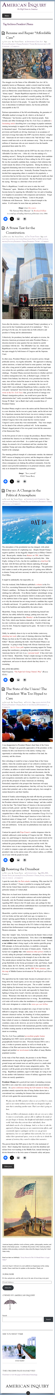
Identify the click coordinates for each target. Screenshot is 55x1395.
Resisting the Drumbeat (23, 869)
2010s (38, 702)
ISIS (46, 873)
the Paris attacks (24, 881)
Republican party (41, 44)
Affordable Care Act (34, 42)
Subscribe (8, 1288)
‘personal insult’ (34, 653)
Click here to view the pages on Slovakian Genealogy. (19, 1375)
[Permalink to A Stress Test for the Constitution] (4, 228)
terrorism (48, 875)
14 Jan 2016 (6, 702)
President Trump (28, 44)
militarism (16, 875)
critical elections (16, 239)
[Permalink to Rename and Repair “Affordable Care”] (4, 33)
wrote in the (12, 392)
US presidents (41, 705)
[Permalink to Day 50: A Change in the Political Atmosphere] (4, 490)
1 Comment (45, 241)
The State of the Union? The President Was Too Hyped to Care (26, 694)
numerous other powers (34, 951)
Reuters (29, 555)
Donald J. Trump (19, 502)
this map (5, 971)
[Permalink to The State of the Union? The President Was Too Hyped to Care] (4, 689)
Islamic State (7, 875)
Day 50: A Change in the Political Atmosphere (23, 493)
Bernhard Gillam (40, 210)
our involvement (23, 1050)
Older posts (8, 1166)
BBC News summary (38, 968)
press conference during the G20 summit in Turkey (30, 1087)
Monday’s (29, 617)
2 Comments (14, 46)
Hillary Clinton (32, 502)
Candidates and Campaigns (35, 499)
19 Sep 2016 (6, 499)
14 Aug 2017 (6, 42)
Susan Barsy (19, 42)
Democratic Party (30, 239)
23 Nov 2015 (6, 873)
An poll (17, 647)
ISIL (42, 873)
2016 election (7, 502)
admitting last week (9, 636)
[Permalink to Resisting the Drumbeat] (4, 869)
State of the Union (29, 705)
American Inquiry (24, 5)
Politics (5, 44)
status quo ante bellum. (39, 1004)
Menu (7, 15)
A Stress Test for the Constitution (20, 230)
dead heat (44, 561)
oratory (43, 702)
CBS (36, 555)
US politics (6, 504)
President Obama (15, 44)
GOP (39, 239)
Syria (42, 875)
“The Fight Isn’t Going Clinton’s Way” (28, 671)
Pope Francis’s (25, 832)
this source (32, 208)
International (31, 873)
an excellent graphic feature (35, 1036)
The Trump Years (33, 237)
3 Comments (15, 504)
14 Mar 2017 (6, 237)
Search (4, 1315)
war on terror (7, 878)
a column (38, 584)
